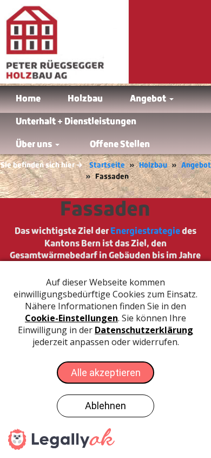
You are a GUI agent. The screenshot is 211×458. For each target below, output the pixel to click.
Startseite (107, 165)
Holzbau (153, 165)
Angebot (196, 165)
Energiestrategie (145, 231)
